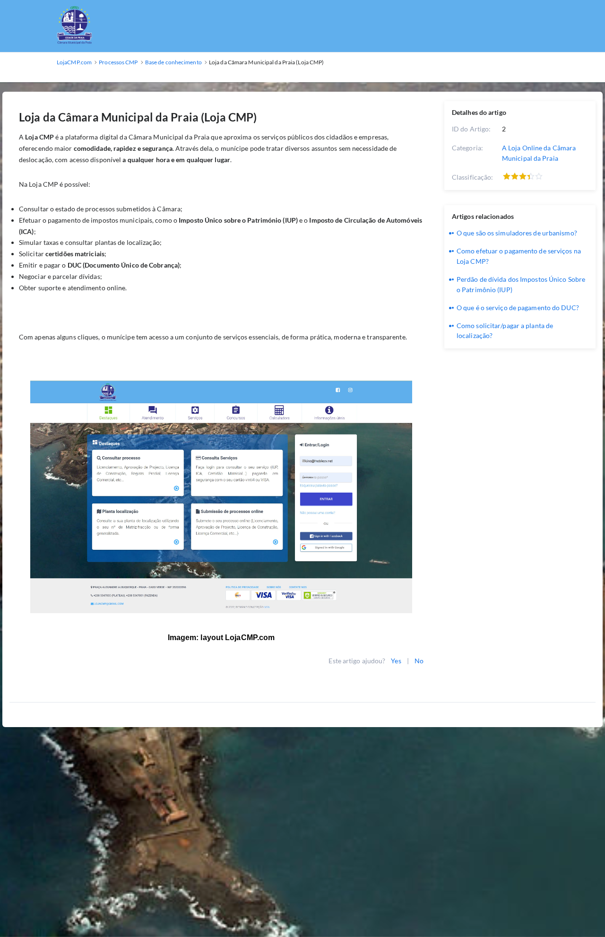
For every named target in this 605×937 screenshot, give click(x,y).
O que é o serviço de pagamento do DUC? (518, 308)
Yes (396, 661)
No (419, 661)
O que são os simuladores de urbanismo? (517, 233)
